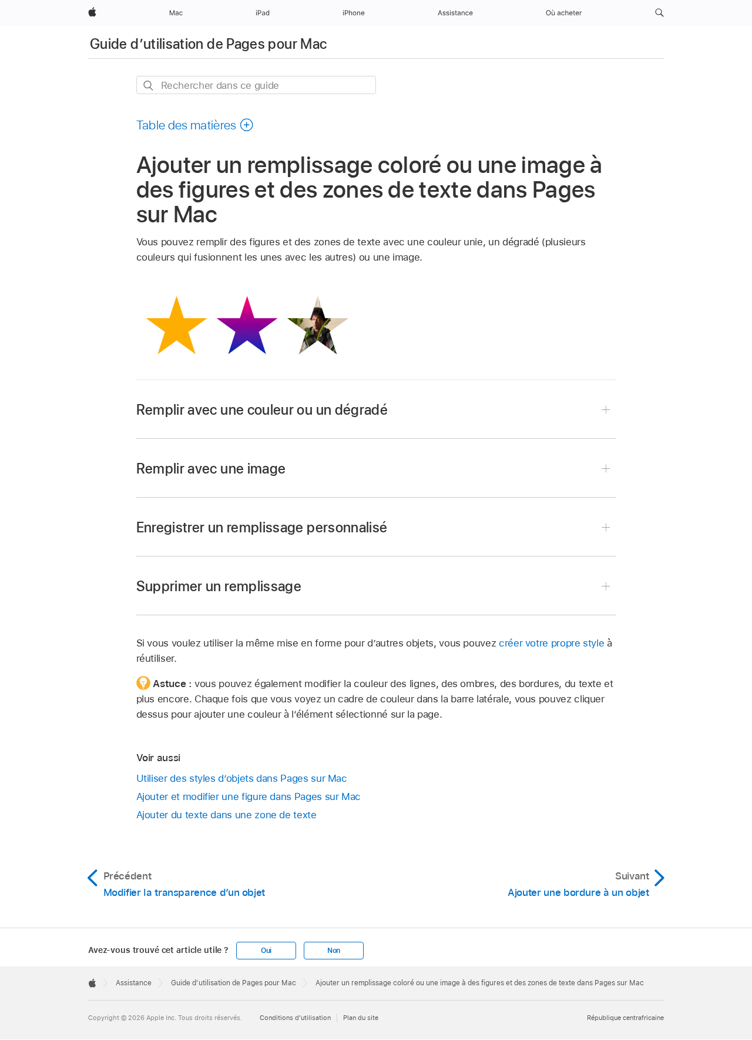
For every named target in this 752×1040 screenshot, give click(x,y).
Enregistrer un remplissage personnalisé (262, 527)
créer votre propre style (551, 643)
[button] (659, 13)
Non (333, 950)
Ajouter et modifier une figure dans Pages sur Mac (248, 796)
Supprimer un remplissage (219, 586)
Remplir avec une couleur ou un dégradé (262, 409)
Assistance (134, 983)
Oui (266, 950)
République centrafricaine (625, 1018)
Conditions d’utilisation (295, 1018)
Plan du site (360, 1018)
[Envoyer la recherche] (149, 85)
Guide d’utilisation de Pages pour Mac (208, 43)
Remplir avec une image (211, 468)
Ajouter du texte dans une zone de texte (226, 815)
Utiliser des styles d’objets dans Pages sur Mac (241, 778)
